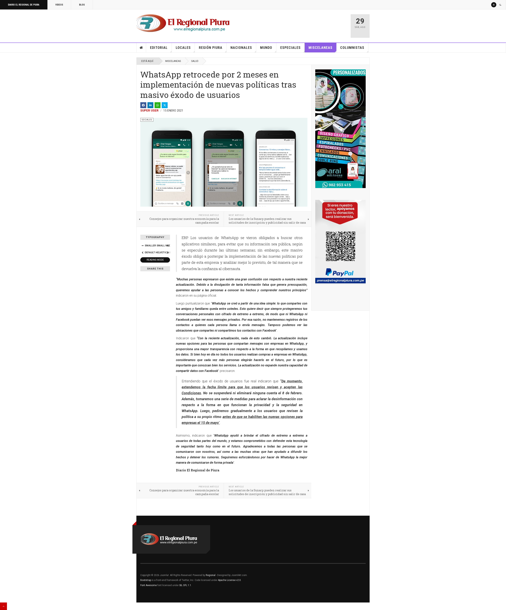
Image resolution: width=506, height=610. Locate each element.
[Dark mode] (500, 4)
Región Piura (210, 47)
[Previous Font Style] (142, 252)
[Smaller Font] (142, 245)
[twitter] (165, 105)
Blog (82, 4)
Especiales (290, 47)
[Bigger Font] (168, 245)
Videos (59, 4)
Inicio (141, 47)
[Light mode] (493, 4)
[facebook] (143, 105)
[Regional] (182, 23)
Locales (183, 47)
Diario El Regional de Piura (23, 4)
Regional (210, 575)
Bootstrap (145, 580)
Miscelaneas (320, 47)
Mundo (266, 47)
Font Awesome (148, 585)
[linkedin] (150, 105)
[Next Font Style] (168, 252)
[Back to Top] (3, 606)
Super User (149, 110)
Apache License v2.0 (229, 580)
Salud (194, 61)
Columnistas (352, 47)
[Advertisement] (301, 24)
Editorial (159, 47)
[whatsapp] (157, 105)
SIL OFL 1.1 (185, 585)
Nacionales (241, 47)
